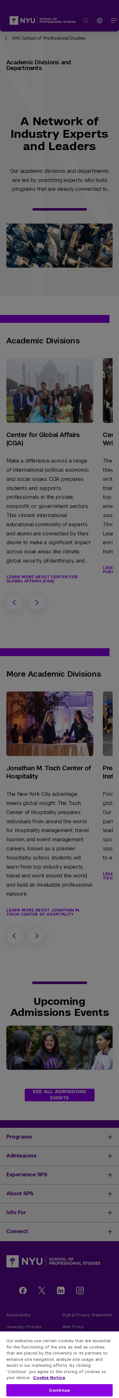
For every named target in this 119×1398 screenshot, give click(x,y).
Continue (59, 1390)
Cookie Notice (49, 1377)
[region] (59, 1364)
